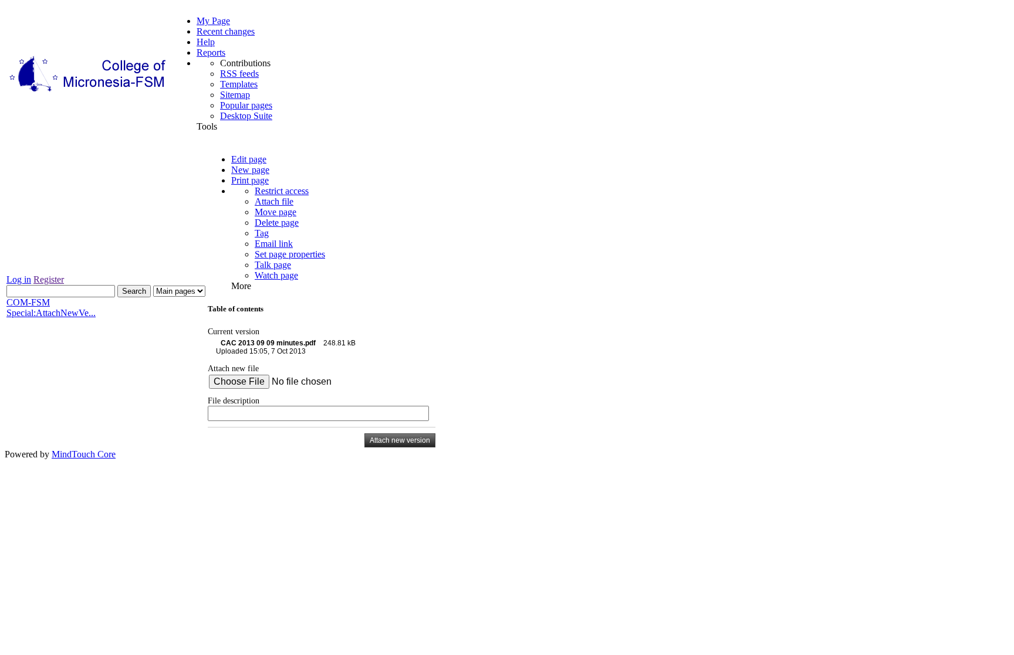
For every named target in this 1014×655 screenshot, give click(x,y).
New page (250, 170)
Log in (18, 279)
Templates (239, 84)
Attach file (274, 201)
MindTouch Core (84, 454)
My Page (213, 21)
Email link (274, 244)
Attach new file (233, 368)
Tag (262, 233)
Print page (250, 180)
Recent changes (226, 31)
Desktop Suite (246, 116)
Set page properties (290, 254)
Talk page (273, 265)
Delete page (277, 223)
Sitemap (235, 95)
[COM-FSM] (88, 92)
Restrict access (282, 191)
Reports (211, 52)
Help (206, 42)
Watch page (276, 275)
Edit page (248, 159)
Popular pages (246, 105)
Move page (275, 212)
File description (233, 400)
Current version (233, 331)
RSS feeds (239, 74)
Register (48, 279)
